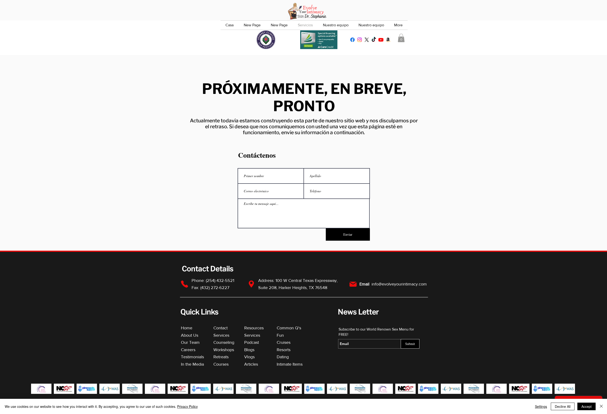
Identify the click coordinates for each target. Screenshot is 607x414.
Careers (188, 349)
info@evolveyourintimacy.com (399, 284)
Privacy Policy (187, 406)
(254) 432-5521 (220, 280)
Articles (251, 364)
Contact (220, 328)
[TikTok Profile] (374, 40)
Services (221, 335)
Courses (221, 364)
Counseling (223, 342)
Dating (283, 356)
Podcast (251, 342)
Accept (586, 406)
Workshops (223, 349)
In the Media (192, 364)
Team (194, 342)
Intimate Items (290, 364)
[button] (401, 38)
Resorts (283, 349)
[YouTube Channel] (381, 40)
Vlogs (249, 356)
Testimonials (193, 356)
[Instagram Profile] (360, 40)
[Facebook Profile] (352, 40)
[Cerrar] (601, 406)
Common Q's (289, 328)
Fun (280, 335)
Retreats (221, 356)
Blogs (249, 349)
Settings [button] (541, 406)
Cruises (283, 342)
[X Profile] (367, 40)
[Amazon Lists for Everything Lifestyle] (388, 40)
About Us (189, 335)
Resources (254, 328)
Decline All (562, 406)
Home (186, 328)
